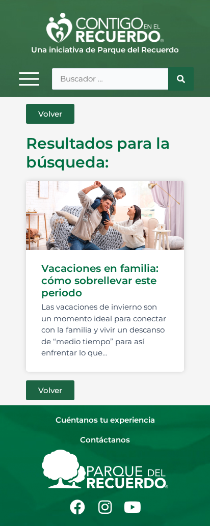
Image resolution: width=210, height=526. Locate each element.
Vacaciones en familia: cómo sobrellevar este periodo (100, 280)
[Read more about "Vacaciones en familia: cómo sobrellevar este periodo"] (105, 215)
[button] (50, 114)
